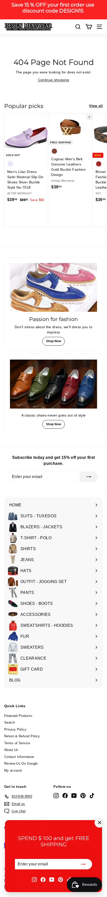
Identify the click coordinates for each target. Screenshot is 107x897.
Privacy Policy (15, 729)
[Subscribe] (83, 864)
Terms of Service (17, 743)
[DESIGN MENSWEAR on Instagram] (34, 879)
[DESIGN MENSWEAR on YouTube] (51, 879)
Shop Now (53, 341)
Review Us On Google (21, 763)
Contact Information (19, 757)
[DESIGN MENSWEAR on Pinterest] (60, 879)
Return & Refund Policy (22, 736)
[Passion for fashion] (53, 287)
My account (13, 770)
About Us (11, 750)
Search (9, 722)
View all (96, 106)
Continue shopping (53, 80)
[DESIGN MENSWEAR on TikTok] (92, 795)
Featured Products (18, 716)
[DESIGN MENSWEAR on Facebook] (43, 879)
